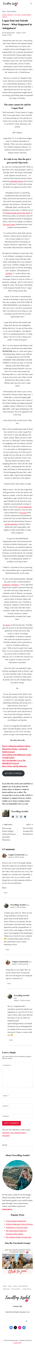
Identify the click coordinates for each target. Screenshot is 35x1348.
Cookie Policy (26, 1289)
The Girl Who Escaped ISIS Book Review (28, 829)
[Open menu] (31, 3)
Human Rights (7, 15)
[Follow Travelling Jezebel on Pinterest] (25, 817)
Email (6, 1106)
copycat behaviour (24, 507)
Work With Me (23, 1286)
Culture (17, 15)
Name (6, 1096)
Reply (6, 893)
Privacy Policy (16, 1289)
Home (5, 1286)
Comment (7, 1065)
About (10, 1286)
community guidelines (10, 585)
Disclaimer (6, 1289)
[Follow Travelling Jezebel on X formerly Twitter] (17, 817)
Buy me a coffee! (13, 773)
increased (23, 513)
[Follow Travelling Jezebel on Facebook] (13, 817)
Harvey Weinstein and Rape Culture (16, 746)
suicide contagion (10, 524)
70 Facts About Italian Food (16, 1221)
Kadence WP (17, 1342)
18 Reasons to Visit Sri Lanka (16, 1227)
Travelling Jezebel (9, 32)
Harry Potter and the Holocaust (14, 766)
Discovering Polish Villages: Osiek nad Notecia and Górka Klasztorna (9, 832)
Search (4, 1145)
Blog (15, 1286)
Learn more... (7, 1209)
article (7, 625)
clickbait (9, 273)
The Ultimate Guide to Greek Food (18, 1237)
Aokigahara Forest (16, 181)
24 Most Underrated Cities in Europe (19, 1224)
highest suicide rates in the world (17, 213)
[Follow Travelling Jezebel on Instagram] (21, 817)
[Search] (26, 1321)
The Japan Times (9, 224)
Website (6, 1116)
